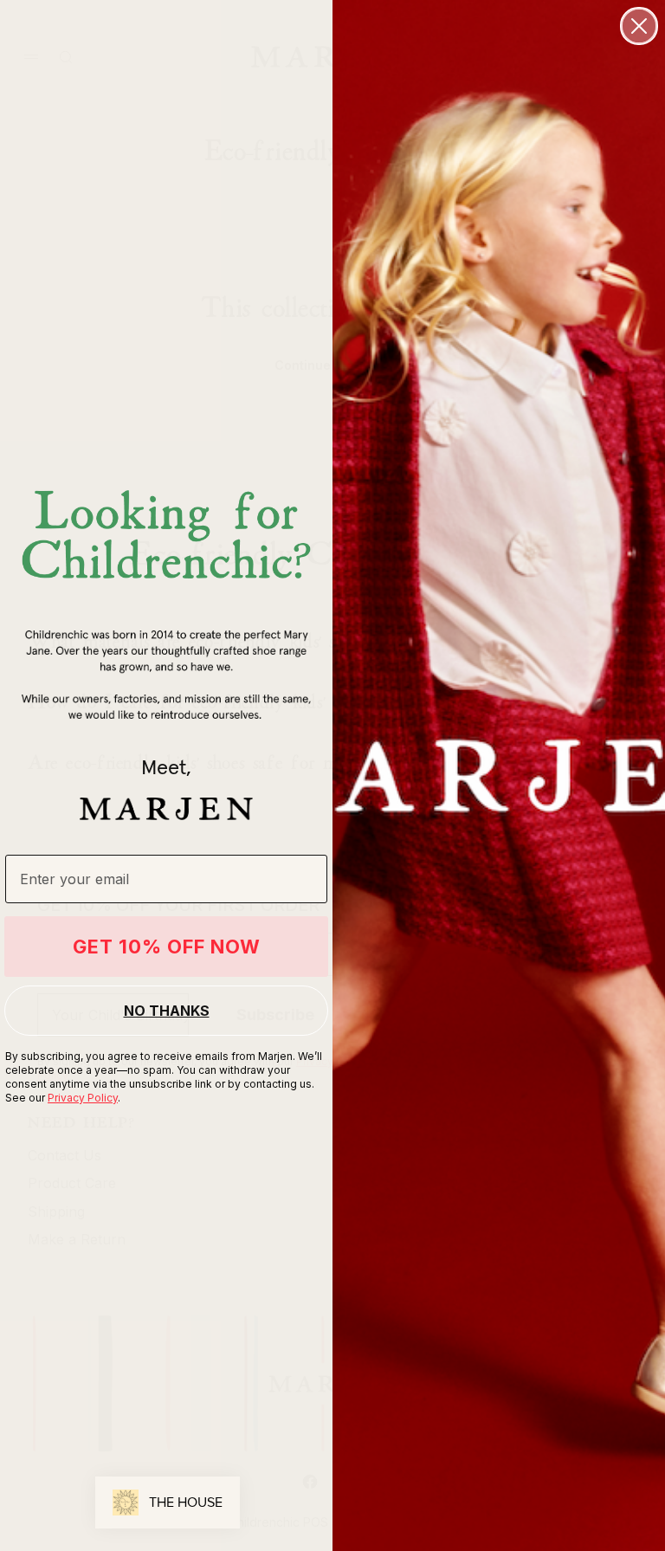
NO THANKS (167, 1010)
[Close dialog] (639, 26)
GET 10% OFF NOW (167, 946)
